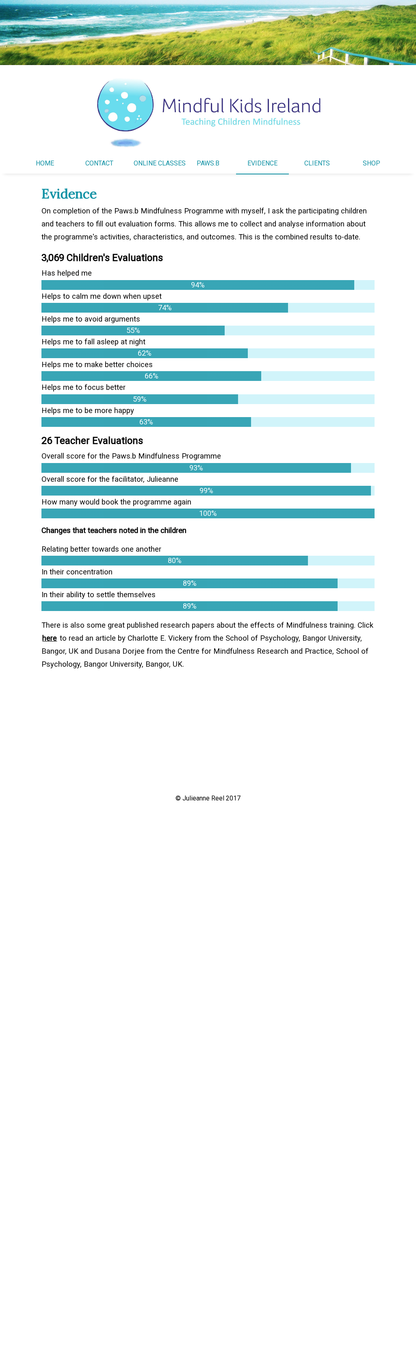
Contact (99, 163)
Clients (317, 163)
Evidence (262, 163)
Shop (371, 163)
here (49, 638)
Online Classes (160, 163)
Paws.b (208, 163)
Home (45, 163)
